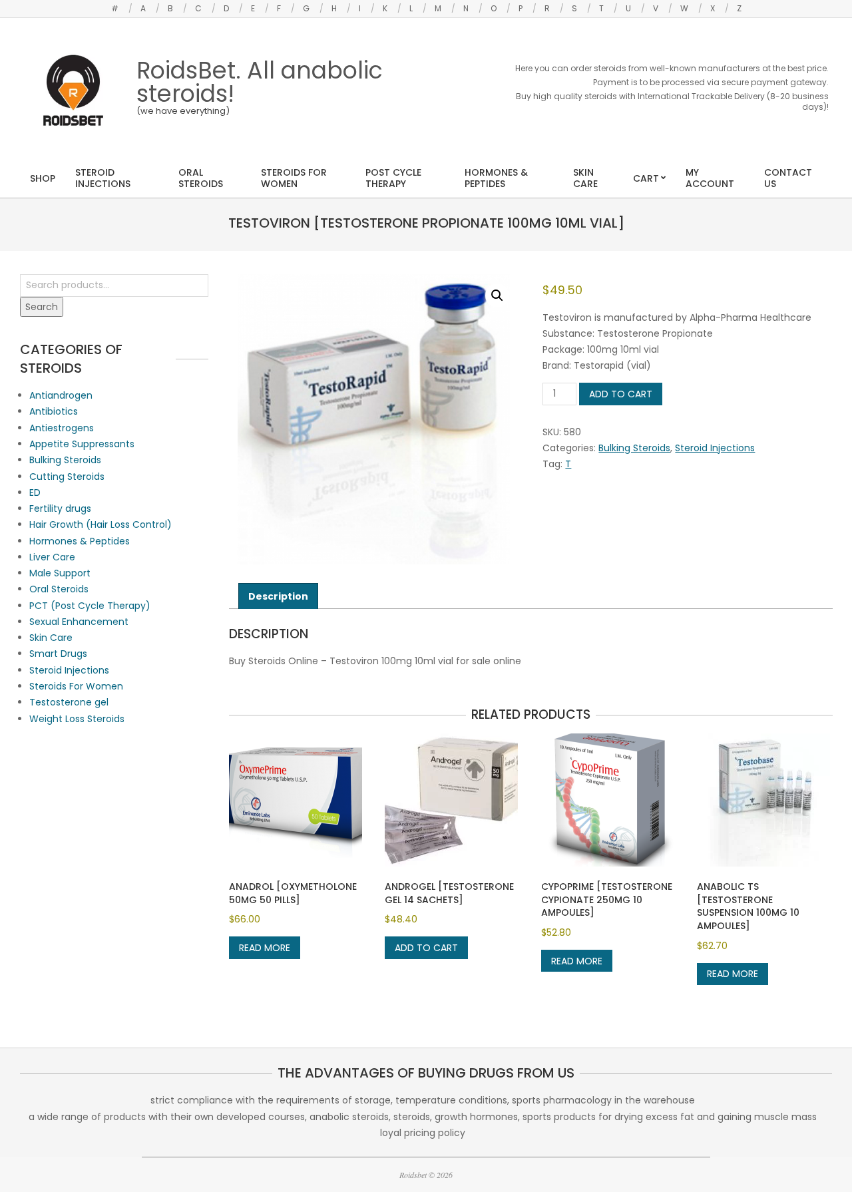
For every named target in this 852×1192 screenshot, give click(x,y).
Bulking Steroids (634, 448)
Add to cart (620, 394)
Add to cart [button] (426, 947)
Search (41, 306)
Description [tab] (278, 596)
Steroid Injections (715, 448)
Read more (264, 947)
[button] (497, 295)
